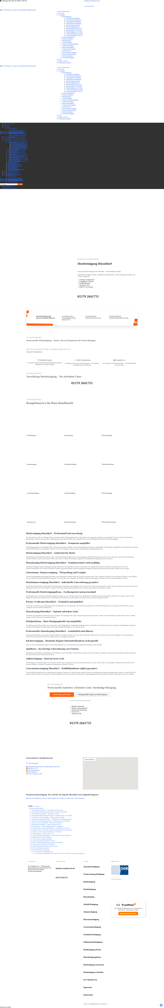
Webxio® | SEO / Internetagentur (118, 1004)
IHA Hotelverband (33, 770)
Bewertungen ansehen (128, 913)
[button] (136, 10)
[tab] (62, 694)
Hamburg (82, 798)
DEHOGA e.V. (33, 768)
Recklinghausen (37, 798)
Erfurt (76, 798)
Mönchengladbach (52, 798)
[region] (30, 213)
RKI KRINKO (32, 772)
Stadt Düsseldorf (33, 763)
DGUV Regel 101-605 (35, 774)
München (29, 798)
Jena (72, 798)
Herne (45, 798)
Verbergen (36, 806)
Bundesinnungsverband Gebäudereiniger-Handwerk (44, 766)
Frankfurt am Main (64, 798)
